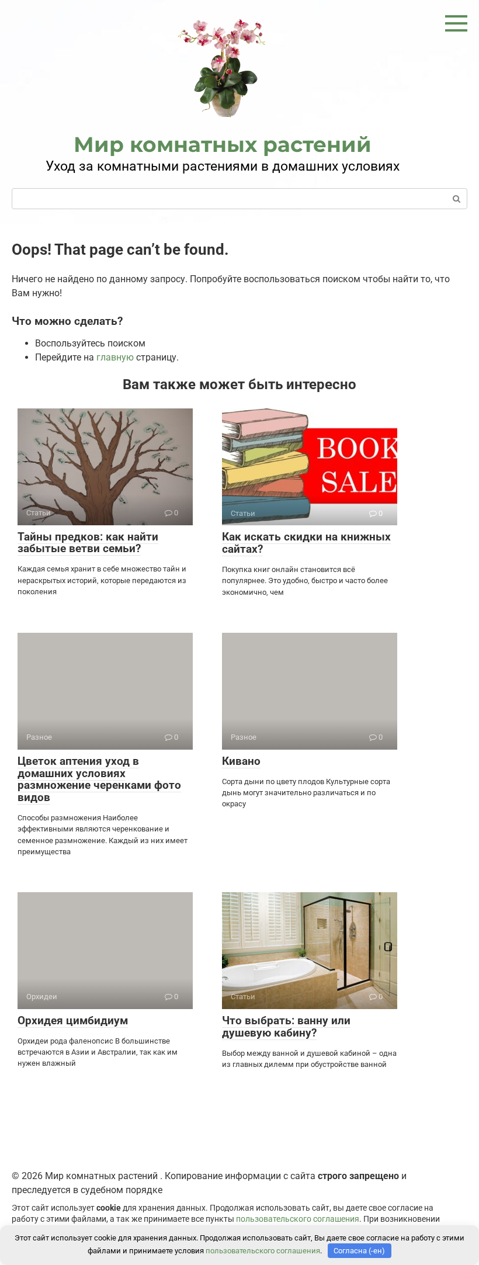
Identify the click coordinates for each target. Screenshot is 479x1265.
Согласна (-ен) (359, 1250)
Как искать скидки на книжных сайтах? (306, 543)
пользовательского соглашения (297, 1219)
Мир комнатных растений (223, 144)
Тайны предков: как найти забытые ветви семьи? (88, 543)
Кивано (241, 761)
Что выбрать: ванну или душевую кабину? (286, 1026)
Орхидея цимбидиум (73, 1020)
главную (115, 357)
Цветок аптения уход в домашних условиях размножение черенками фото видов (99, 779)
